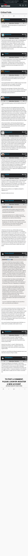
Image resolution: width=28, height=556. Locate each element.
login (11, 382)
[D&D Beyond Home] (5, 5)
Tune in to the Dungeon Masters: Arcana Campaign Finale (11, 1)
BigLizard (9, 259)
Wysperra (9, 206)
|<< (3, 15)
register (21, 382)
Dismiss (25, 1)
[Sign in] (23, 5)
